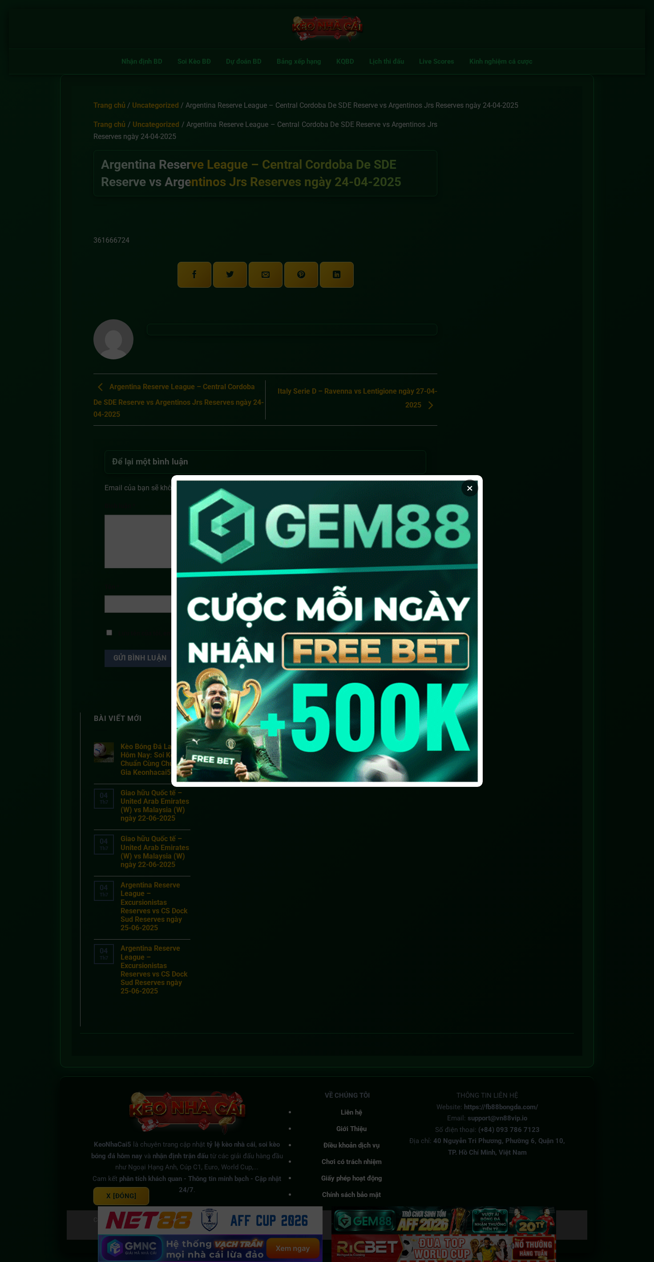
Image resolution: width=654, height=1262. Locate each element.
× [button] (470, 488)
